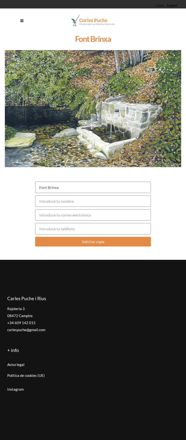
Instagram (15, 389)
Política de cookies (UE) (26, 375)
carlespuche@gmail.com (26, 330)
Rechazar (131, 429)
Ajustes (161, 429)
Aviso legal (15, 364)
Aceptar (100, 429)
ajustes (65, 435)
